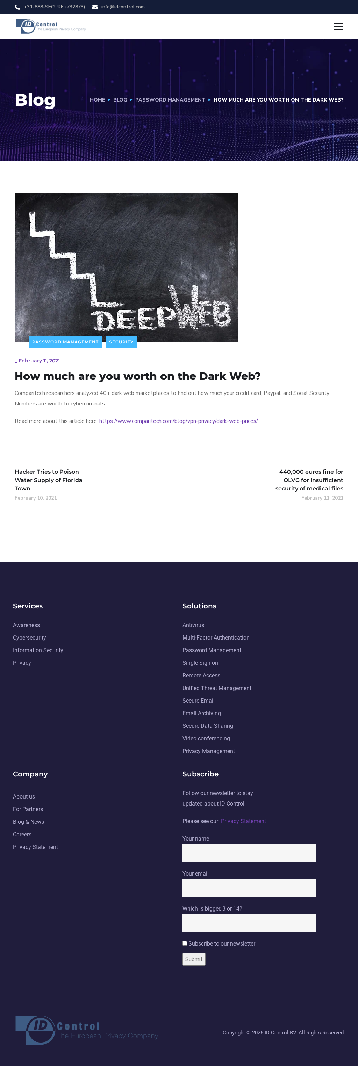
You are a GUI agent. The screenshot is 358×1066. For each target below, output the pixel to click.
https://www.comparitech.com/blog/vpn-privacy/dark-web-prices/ (178, 421)
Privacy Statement (243, 821)
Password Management (170, 100)
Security (121, 341)
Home (97, 100)
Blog (120, 100)
